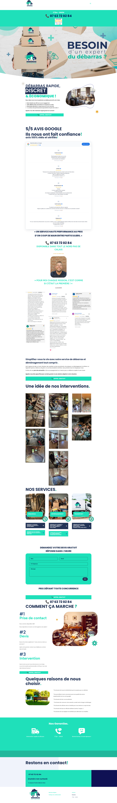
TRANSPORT (78, 514)
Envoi (85, 579)
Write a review (86, 144)
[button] (58, 155)
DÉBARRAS (32, 514)
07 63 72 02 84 (61, 16)
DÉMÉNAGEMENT (57, 514)
